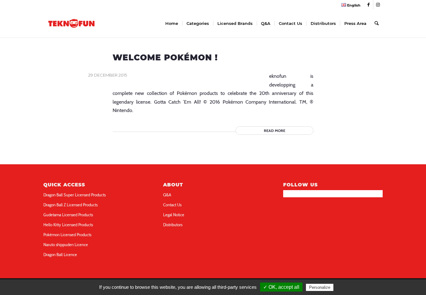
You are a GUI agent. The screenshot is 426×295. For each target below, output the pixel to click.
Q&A (167, 194)
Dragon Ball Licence (60, 254)
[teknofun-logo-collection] (71, 23)
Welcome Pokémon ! (165, 58)
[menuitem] (349, 5)
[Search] (376, 23)
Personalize (319, 287)
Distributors (172, 224)
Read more (274, 130)
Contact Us (172, 204)
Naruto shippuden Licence (65, 244)
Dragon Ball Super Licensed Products (74, 194)
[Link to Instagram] (378, 4)
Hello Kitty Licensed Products (68, 224)
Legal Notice (173, 214)
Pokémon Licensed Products (67, 234)
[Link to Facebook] (368, 4)
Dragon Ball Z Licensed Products (70, 204)
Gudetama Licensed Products (68, 214)
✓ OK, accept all (281, 287)
